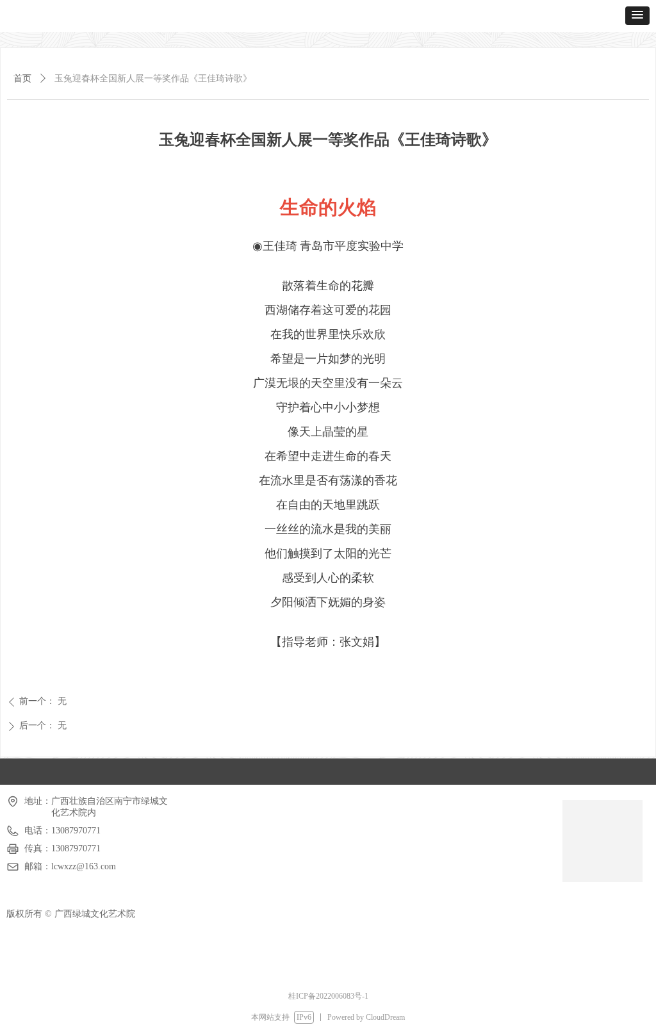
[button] (637, 15)
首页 (22, 78)
